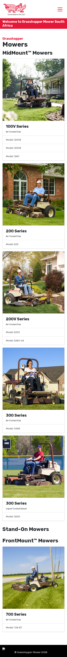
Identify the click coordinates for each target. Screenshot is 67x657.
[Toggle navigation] (60, 9)
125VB (13, 139)
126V (12, 156)
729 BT (14, 627)
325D (13, 516)
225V (13, 332)
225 (12, 244)
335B (13, 428)
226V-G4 (15, 340)
